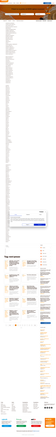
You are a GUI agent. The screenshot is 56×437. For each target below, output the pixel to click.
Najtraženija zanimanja (20, 20)
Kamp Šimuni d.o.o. (43, 380)
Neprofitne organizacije (9, 39)
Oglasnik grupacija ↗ (4, 413)
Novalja (7, 115)
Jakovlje (7, 97)
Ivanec (7, 96)
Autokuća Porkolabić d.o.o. (45, 377)
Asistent (7, 168)
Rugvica (7, 131)
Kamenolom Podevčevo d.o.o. (45, 349)
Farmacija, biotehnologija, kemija (10, 29)
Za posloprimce (3, 3)
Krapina (7, 101)
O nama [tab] (40, 214)
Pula (6, 127)
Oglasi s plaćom (49, 20)
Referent (7, 213)
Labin (6, 106)
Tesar (6, 231)
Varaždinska (7, 75)
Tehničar (7, 229)
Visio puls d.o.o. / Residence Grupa (45, 383)
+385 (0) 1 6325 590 (49, 423)
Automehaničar (8, 169)
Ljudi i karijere (13, 407)
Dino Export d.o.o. (44, 336)
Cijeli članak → (42, 276)
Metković (7, 110)
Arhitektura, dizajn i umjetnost (10, 24)
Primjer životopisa (25, 410)
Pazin (6, 121)
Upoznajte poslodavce (26, 408)
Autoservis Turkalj (45, 365)
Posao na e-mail (25, 406)
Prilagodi (27, 224)
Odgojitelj (7, 203)
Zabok (7, 157)
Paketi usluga (35, 406)
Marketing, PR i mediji (9, 36)
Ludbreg (7, 107)
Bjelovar (7, 86)
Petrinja (7, 122)
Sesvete (7, 133)
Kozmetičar (7, 193)
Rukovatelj (7, 214)
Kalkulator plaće (23, 3)
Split (6, 138)
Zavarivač (7, 240)
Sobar (6, 219)
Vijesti (14, 3)
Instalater (7, 187)
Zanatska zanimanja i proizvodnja (10, 50)
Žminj (6, 162)
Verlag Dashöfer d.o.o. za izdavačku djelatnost (45, 387)
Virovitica (7, 152)
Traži (48, 13)
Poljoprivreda (7, 41)
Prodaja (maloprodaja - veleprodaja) (11, 44)
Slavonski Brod (8, 136)
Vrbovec (7, 154)
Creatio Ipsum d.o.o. (44, 359)
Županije (9, 20)
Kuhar (6, 194)
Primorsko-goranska (8, 70)
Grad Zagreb (7, 80)
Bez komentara (14, 410)
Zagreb (7, 159)
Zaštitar (7, 239)
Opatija (7, 117)
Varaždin (7, 148)
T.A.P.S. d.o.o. (45, 355)
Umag (6, 147)
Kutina (7, 105)
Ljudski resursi (8, 34)
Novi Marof (7, 116)
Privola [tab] (16, 214)
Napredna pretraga (38, 20)
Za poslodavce (9, 3)
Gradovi (14, 20)
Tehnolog (7, 230)
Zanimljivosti (13, 409)
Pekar (6, 205)
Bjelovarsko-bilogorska (9, 56)
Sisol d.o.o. (42, 342)
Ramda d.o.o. (42, 391)
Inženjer (7, 188)
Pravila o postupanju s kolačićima (5, 407)
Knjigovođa (7, 189)
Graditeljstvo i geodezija (9, 30)
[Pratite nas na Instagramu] (50, 408)
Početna (7, 245)
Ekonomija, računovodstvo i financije (11, 26)
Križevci (7, 102)
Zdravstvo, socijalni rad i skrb (10, 52)
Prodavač (7, 209)
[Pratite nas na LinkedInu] (47, 408)
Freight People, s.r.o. (45, 345)
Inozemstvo (7, 82)
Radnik (7, 210)
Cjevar (7, 173)
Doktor (7, 177)
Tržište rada (13, 406)
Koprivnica (7, 100)
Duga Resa (7, 91)
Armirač (7, 167)
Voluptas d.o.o (42, 330)
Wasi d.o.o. (42, 371)
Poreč (6, 123)
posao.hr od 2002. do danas (5, 409)
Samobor (7, 132)
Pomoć (2, 410)
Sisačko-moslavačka (9, 72)
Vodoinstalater (8, 236)
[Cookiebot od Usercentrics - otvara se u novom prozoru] (39, 212)
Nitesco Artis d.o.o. (44, 394)
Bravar (7, 172)
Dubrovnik (7, 90)
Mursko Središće (8, 111)
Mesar (7, 198)
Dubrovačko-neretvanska (9, 59)
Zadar (6, 158)
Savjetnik (7, 215)
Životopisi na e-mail (36, 407)
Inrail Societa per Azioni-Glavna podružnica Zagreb (44, 397)
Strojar (7, 225)
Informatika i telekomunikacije (10, 31)
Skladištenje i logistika (9, 46)
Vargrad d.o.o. (45, 368)
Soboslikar (7, 220)
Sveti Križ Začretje (8, 142)
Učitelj (7, 234)
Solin (6, 137)
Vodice (7, 153)
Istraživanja (13, 408)
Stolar (6, 224)
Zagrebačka (7, 81)
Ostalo (7, 40)
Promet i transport (8, 45)
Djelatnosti (4, 20)
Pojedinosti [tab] (28, 214)
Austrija (7, 85)
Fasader (7, 183)
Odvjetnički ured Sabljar (44, 361)
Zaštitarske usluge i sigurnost (10, 51)
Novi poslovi (44, 20)
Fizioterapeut (7, 184)
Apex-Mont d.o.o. (44, 352)
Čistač (7, 174)
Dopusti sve (39, 224)
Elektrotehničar (8, 182)
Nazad (10, 325)
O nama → (50, 425)
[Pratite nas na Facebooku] (45, 408)
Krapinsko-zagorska (8, 64)
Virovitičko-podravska (9, 76)
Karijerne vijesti (35, 408)
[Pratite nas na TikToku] (52, 408)
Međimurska (7, 66)
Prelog (7, 126)
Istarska (7, 60)
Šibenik (7, 143)
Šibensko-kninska (8, 71)
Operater (7, 204)
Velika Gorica (7, 149)
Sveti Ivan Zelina (8, 141)
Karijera (17, 3)
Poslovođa (7, 208)
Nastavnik (7, 200)
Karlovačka (7, 61)
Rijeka (6, 128)
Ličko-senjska (8, 65)
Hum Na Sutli (7, 95)
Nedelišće (7, 112)
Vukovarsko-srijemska (9, 77)
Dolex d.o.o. (43, 333)
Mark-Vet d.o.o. (44, 339)
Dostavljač (7, 178)
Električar (7, 179)
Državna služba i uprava (9, 25)
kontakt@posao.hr (48, 422)
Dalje (35, 325)
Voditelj (7, 235)
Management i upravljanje (9, 35)
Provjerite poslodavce (26, 407)
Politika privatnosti (3, 406)
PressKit (2, 408)
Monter (7, 199)
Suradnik (7, 226)
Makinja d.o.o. (44, 374)
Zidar (6, 241)
